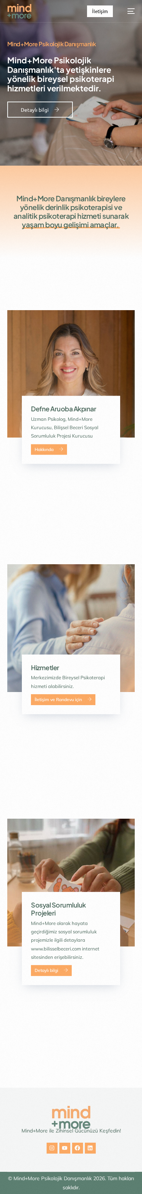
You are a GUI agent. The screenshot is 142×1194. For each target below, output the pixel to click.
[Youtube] (64, 1148)
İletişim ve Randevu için (58, 699)
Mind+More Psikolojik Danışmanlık (52, 1178)
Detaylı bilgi (46, 970)
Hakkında (44, 449)
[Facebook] (77, 1148)
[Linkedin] (90, 1148)
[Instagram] (52, 1148)
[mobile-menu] (127, 11)
